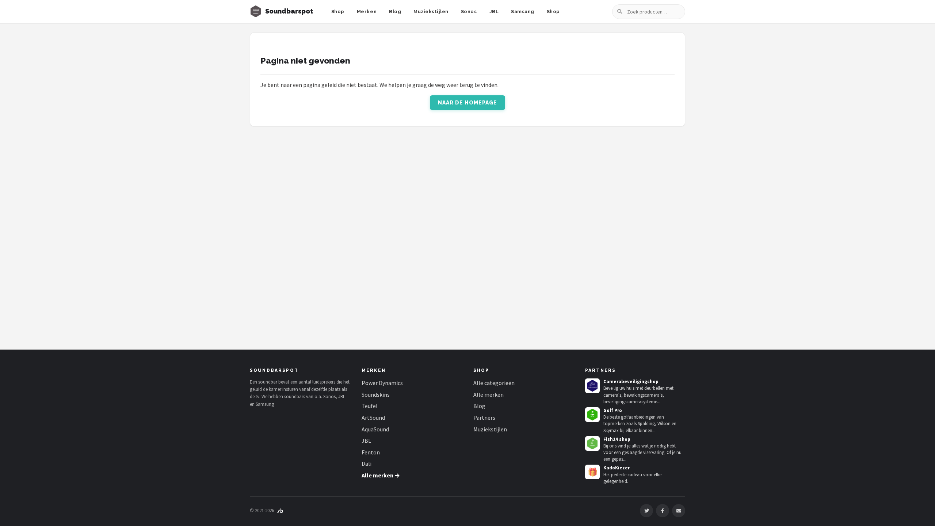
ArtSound (373, 417)
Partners (484, 417)
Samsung (522, 11)
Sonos (469, 11)
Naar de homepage (467, 103)
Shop (337, 11)
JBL (494, 11)
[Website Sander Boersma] (280, 510)
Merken (367, 11)
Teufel (370, 405)
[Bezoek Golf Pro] (592, 414)
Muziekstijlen (431, 11)
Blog (395, 11)
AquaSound (375, 429)
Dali (366, 463)
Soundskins (376, 394)
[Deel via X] (646, 510)
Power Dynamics (382, 382)
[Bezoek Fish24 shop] (592, 443)
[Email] (678, 510)
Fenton (371, 452)
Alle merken (488, 394)
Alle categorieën (494, 382)
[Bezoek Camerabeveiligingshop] (592, 385)
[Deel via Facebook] (662, 510)
